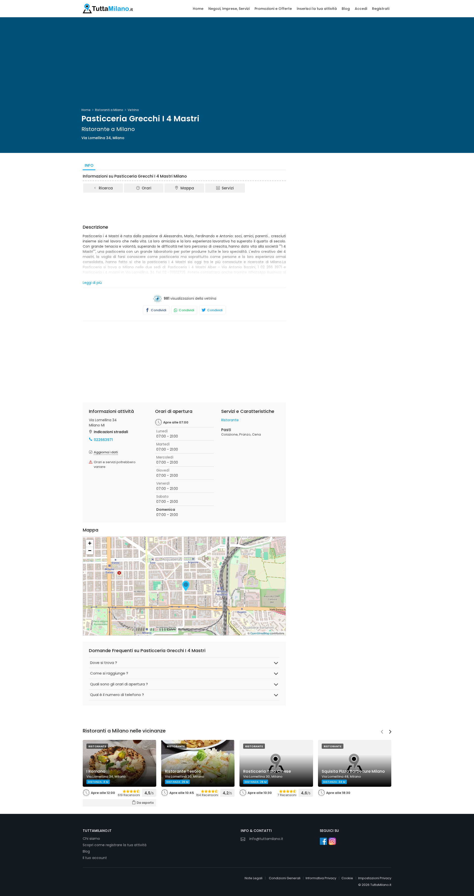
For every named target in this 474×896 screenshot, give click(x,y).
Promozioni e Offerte (273, 8)
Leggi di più (92, 282)
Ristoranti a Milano (109, 110)
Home (198, 8)
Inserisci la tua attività (317, 8)
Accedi (361, 8)
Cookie (347, 878)
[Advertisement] (184, 207)
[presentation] (382, 732)
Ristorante (230, 420)
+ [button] (89, 543)
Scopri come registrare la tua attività (114, 845)
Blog (346, 8)
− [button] (89, 551)
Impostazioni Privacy (374, 878)
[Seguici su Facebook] (323, 841)
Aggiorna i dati (106, 452)
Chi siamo (91, 838)
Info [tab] (89, 165)
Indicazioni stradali (111, 431)
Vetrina (133, 110)
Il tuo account (95, 858)
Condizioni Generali (284, 878)
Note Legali (253, 878)
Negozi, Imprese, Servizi (229, 8)
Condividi (158, 310)
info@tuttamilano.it (266, 838)
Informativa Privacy (321, 878)
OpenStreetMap (259, 633)
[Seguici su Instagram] (332, 841)
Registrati (380, 8)
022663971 (103, 439)
